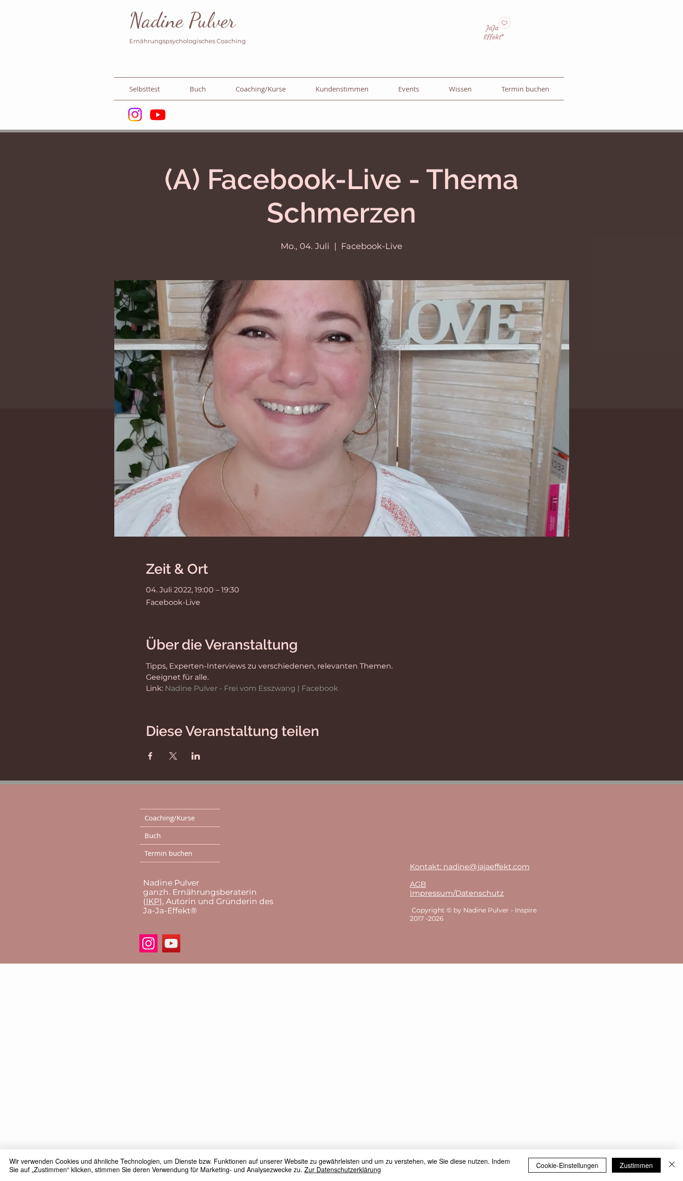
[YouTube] (171, 943)
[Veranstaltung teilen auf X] (173, 756)
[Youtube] (158, 114)
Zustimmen (636, 1165)
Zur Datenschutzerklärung (342, 1169)
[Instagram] (135, 114)
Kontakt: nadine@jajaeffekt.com (470, 866)
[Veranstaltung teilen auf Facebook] (150, 756)
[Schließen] (671, 1165)
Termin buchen (168, 853)
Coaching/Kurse (169, 817)
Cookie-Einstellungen (567, 1165)
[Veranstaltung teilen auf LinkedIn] (195, 756)
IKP (152, 901)
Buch (152, 835)
